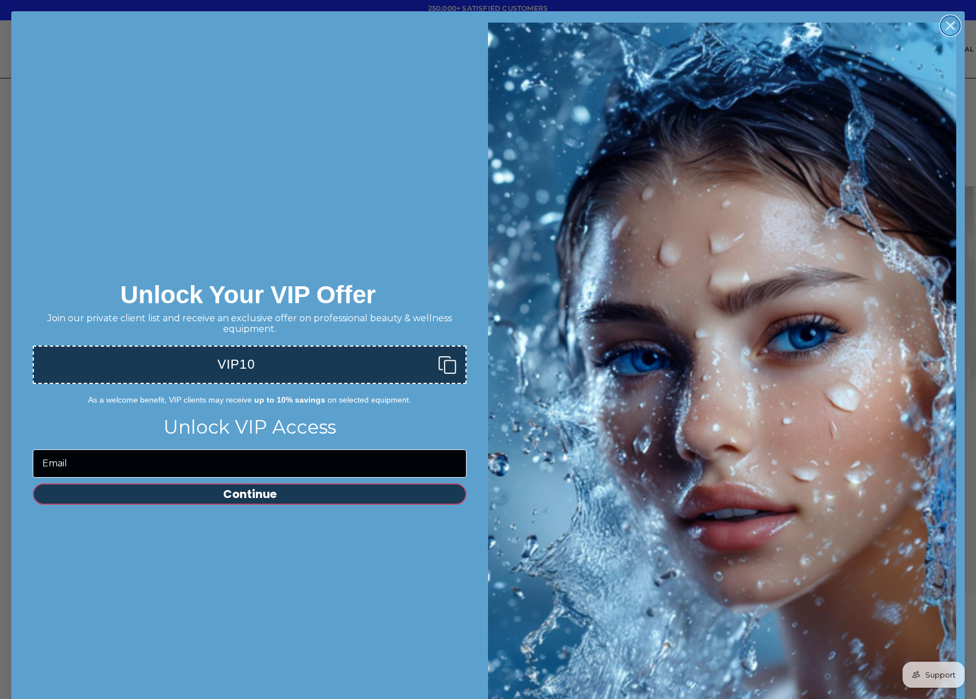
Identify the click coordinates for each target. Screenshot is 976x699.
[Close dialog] (564, 314)
